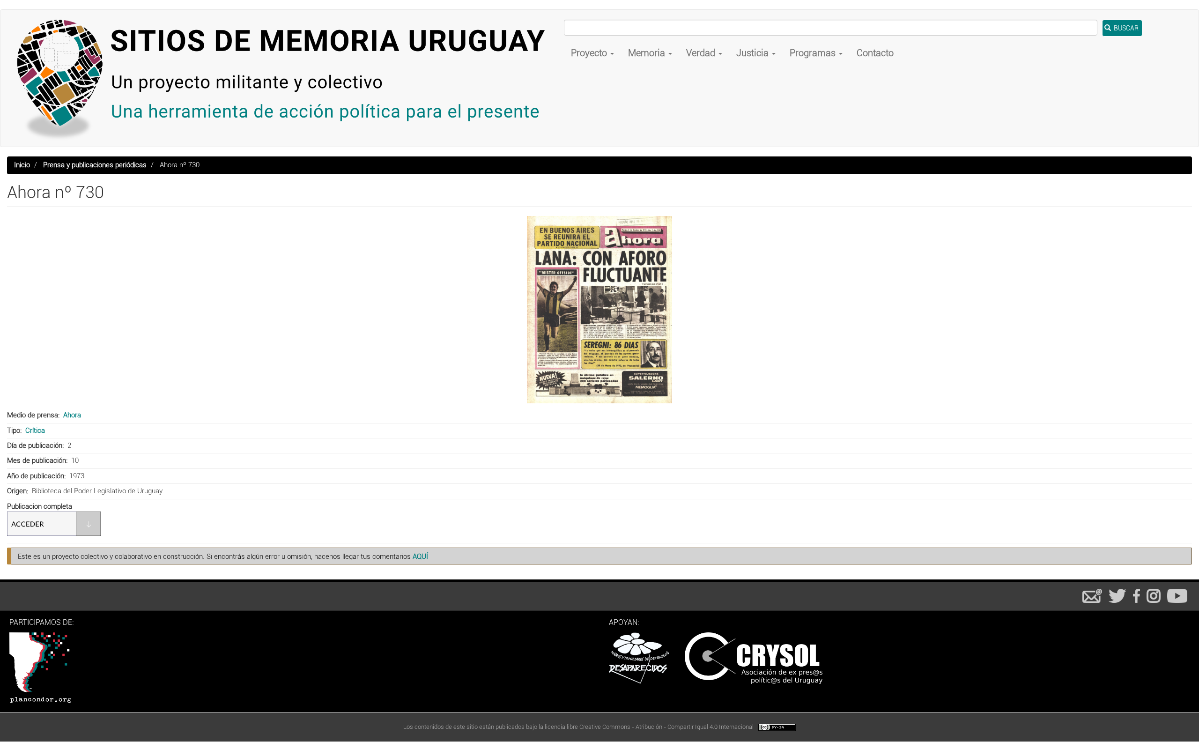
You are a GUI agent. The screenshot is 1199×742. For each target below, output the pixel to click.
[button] (599, 309)
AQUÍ (420, 556)
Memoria (647, 53)
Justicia (753, 53)
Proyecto (590, 53)
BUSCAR (1125, 28)
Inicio (22, 165)
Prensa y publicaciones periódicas (95, 165)
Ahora (72, 415)
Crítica (35, 430)
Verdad (702, 53)
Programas (814, 53)
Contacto (875, 53)
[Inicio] (285, 78)
